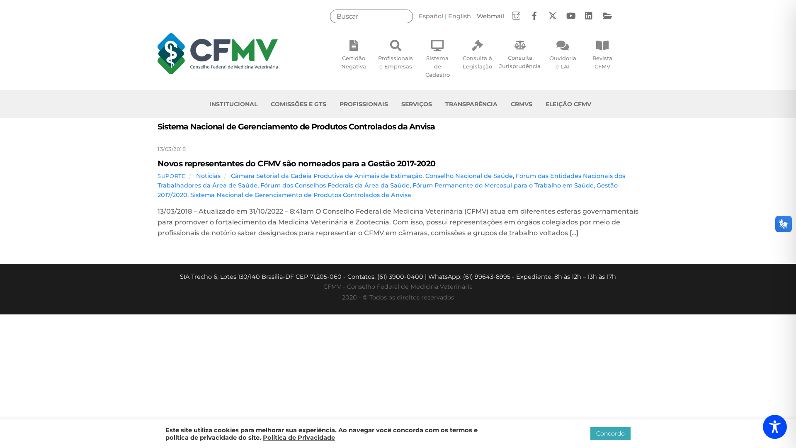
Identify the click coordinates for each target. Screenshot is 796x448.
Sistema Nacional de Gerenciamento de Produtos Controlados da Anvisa (300, 195)
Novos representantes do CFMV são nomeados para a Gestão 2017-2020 (297, 163)
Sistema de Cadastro (437, 66)
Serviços (416, 104)
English (459, 16)
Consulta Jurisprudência (520, 61)
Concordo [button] (610, 433)
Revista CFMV (602, 62)
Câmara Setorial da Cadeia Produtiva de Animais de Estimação (326, 176)
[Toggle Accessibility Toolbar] (775, 427)
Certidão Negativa (353, 62)
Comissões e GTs (298, 104)
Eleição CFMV (568, 104)
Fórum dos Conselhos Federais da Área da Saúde (335, 185)
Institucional (233, 104)
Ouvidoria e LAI (562, 62)
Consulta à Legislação (477, 62)
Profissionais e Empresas (395, 62)
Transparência (471, 104)
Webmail (490, 16)
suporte (172, 176)
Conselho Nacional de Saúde (469, 176)
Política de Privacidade (299, 437)
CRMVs (521, 104)
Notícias (208, 176)
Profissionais (364, 104)
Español (431, 16)
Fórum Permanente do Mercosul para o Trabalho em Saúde (503, 185)
